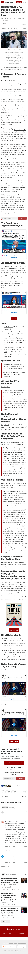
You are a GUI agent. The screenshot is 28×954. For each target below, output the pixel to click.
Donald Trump (9, 395)
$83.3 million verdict (20, 130)
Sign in (24, 2)
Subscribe (19, 2)
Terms (15, 943)
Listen (24, 24)
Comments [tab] (5, 807)
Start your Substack (10, 947)
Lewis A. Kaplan (19, 372)
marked (18, 483)
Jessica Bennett (8, 327)
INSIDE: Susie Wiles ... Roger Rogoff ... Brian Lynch (8, 885)
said (13, 488)
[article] (14, 884)
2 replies (8, 851)
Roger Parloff (5, 425)
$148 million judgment (13, 134)
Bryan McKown (9, 856)
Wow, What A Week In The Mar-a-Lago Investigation (9, 909)
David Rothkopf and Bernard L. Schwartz (13, 442)
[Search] (25, 874)
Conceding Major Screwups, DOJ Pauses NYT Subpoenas (8, 895)
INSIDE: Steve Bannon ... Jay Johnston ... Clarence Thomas (9, 913)
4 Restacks (19, 785)
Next (23, 796)
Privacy (11, 943)
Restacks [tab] (11, 807)
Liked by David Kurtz (10, 857)
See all (4, 921)
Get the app (22, 947)
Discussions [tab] (13, 874)
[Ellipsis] (26, 821)
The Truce (4, 582)
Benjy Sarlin (7, 651)
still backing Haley (11, 646)
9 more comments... (6, 866)
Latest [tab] (7, 874)
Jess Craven (8, 821)
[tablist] (8, 807)
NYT (5, 347)
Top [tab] (3, 874)
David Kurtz (4, 23)
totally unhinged (20, 660)
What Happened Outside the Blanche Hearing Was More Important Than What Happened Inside (10, 880)
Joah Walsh (7, 332)
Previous (6, 796)
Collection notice (22, 943)
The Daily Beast (5, 387)
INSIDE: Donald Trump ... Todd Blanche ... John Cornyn (9, 900)
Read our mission (16, 759)
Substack (6, 950)
